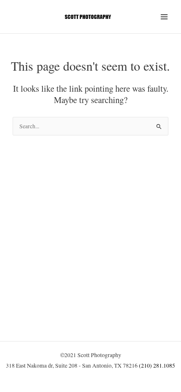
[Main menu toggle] (164, 16)
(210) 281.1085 (157, 365)
